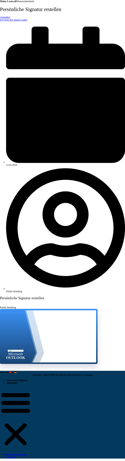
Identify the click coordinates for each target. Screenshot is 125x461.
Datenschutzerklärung (17, 380)
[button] (15, 419)
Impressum (12, 383)
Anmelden (5, 17)
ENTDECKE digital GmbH (13, 20)
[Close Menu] (1, 22)
